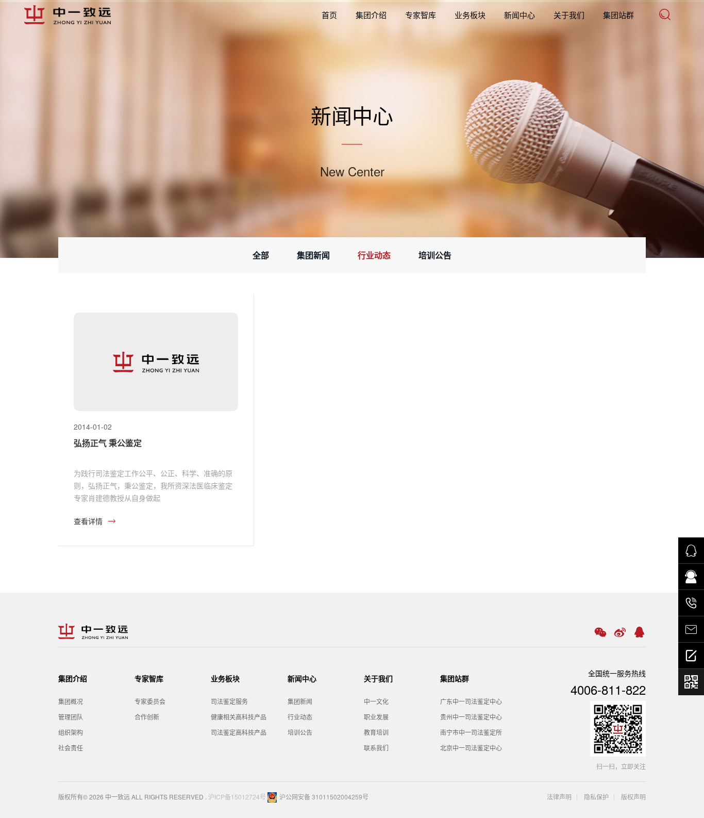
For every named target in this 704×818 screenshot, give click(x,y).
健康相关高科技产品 (238, 716)
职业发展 (376, 716)
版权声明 (633, 796)
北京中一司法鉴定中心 (471, 747)
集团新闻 (313, 255)
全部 (261, 255)
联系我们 (376, 747)
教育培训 (376, 732)
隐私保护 (595, 796)
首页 (329, 14)
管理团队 (70, 716)
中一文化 (376, 701)
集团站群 (618, 14)
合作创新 (147, 716)
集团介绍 (371, 14)
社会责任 (70, 747)
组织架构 (70, 732)
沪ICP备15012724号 (237, 796)
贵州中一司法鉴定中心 (471, 716)
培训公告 (434, 255)
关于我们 (569, 14)
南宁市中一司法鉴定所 (471, 732)
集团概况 (70, 701)
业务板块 (470, 14)
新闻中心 (519, 14)
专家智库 (420, 14)
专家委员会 (150, 701)
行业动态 (374, 255)
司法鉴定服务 (229, 701)
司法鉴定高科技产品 (238, 732)
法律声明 (559, 796)
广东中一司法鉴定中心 (471, 701)
